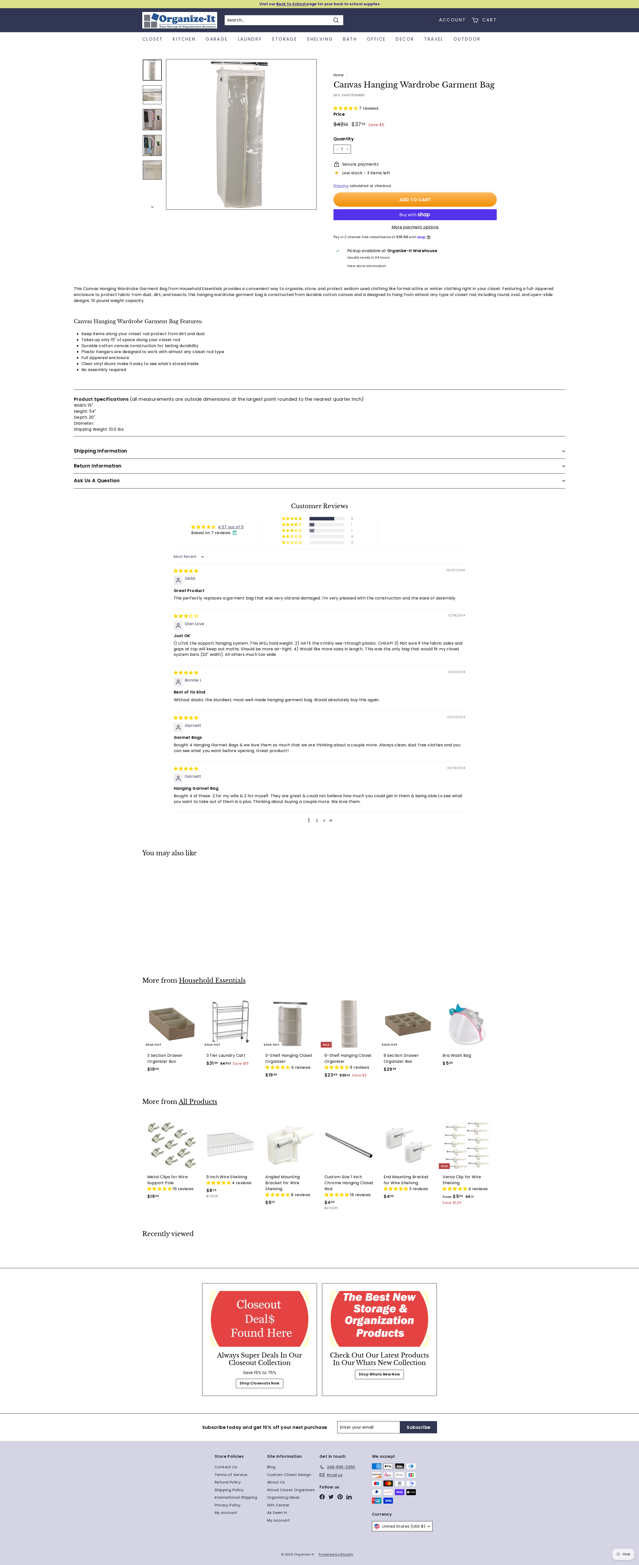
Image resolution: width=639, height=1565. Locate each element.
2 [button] (317, 820)
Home (338, 75)
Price (339, 114)
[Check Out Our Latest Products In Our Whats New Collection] (379, 1319)
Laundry (250, 39)
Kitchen (184, 39)
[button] (346, 108)
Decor (405, 39)
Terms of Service (231, 1474)
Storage (284, 39)
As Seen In (277, 1512)
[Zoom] (241, 134)
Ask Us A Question (97, 480)
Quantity (343, 139)
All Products (198, 1102)
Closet (152, 39)
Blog (271, 1466)
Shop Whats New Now (379, 1374)
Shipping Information (100, 451)
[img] (186, 571)
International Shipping (236, 1497)
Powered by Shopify (336, 1554)
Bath (350, 39)
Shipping (340, 186)
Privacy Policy (228, 1505)
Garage (217, 39)
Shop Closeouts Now (259, 1383)
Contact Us (226, 1466)
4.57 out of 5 (231, 527)
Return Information (98, 466)
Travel (433, 39)
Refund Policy (228, 1482)
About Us (276, 1482)
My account (226, 1512)
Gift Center (278, 1505)
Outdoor (467, 39)
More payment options (415, 227)
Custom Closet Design (289, 1474)
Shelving (320, 39)
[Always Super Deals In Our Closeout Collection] (259, 1319)
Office (376, 39)
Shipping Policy (229, 1489)
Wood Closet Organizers (291, 1489)
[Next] (152, 205)
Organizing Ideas (283, 1497)
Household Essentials (212, 980)
